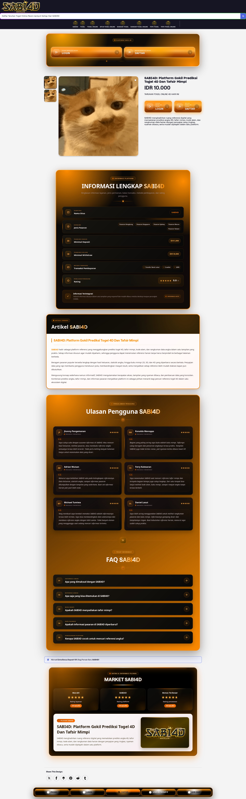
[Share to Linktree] (63, 778)
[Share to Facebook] (56, 778)
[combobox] (120, 16)
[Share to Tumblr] (85, 778)
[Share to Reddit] (78, 778)
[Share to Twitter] (49, 778)
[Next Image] (136, 116)
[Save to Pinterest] (71, 778)
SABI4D (54, 349)
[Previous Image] (61, 116)
